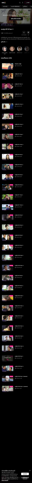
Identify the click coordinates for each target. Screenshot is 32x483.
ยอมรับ (25, 474)
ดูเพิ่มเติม (3, 42)
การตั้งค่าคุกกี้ (25, 478)
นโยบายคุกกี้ (5, 480)
